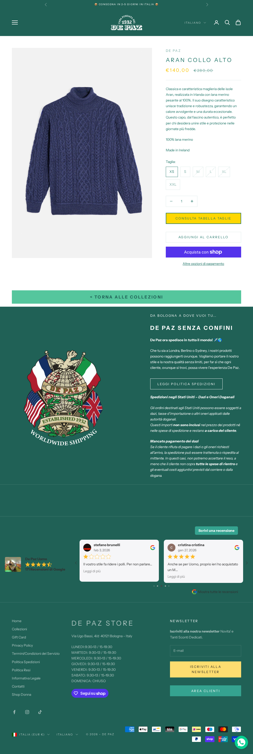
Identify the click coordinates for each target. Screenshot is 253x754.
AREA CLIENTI (205, 691)
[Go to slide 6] (165, 586)
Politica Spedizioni (26, 662)
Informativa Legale (26, 678)
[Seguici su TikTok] (40, 712)
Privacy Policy (22, 645)
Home (16, 621)
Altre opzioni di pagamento (203, 263)
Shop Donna (21, 694)
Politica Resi (21, 670)
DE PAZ (173, 51)
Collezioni (19, 629)
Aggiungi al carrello (203, 237)
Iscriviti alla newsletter (205, 669)
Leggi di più (92, 571)
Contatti (18, 686)
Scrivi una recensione (216, 530)
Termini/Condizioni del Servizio (36, 653)
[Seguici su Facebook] (14, 712)
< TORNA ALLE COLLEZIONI (126, 297)
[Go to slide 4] (157, 586)
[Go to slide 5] (161, 586)
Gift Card (19, 637)
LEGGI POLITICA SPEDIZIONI (186, 384)
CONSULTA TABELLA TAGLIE (203, 218)
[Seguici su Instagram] (27, 712)
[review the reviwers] (152, 547)
